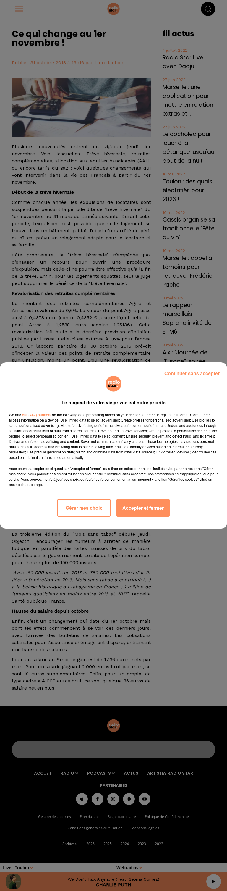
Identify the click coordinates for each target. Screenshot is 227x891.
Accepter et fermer (143, 507)
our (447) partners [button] (36, 414)
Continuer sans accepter (192, 373)
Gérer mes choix (84, 507)
